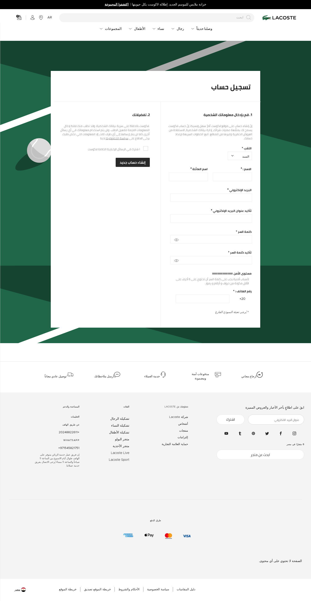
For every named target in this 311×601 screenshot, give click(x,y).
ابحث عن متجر (260, 454)
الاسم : (246, 169)
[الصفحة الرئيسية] (278, 18)
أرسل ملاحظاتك (104, 376)
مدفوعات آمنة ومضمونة (200, 376)
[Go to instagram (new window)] (294, 433)
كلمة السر (244, 232)
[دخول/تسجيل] (33, 17)
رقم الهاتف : (242, 291)
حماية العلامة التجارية (175, 444)
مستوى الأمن (243, 273)
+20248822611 (69, 432)
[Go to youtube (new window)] (226, 433)
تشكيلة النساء (120, 425)
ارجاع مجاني (249, 376)
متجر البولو (122, 439)
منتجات (183, 430)
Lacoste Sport (119, 459)
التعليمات (75, 417)
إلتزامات (183, 437)
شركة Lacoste (178, 417)
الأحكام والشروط (129, 589)
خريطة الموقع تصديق (97, 589)
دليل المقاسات (186, 589)
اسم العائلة (200, 169)
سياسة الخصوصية (116, 138)
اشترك (230, 419)
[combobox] (157, 17)
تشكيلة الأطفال (119, 432)
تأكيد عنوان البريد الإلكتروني (232, 211)
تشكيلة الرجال (119, 418)
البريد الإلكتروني (240, 190)
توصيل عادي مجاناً (56, 376)
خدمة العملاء (152, 376)
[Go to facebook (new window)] (280, 433)
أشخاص (183, 423)
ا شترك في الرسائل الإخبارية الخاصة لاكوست (114, 149)
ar (49, 17)
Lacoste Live (120, 453)
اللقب (247, 148)
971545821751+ (68, 448)
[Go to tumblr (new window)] (240, 433)
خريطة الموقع (67, 589)
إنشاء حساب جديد (133, 162)
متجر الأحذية (121, 446)
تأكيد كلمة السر (240, 252)
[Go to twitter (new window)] (267, 433)
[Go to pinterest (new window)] (253, 433)
